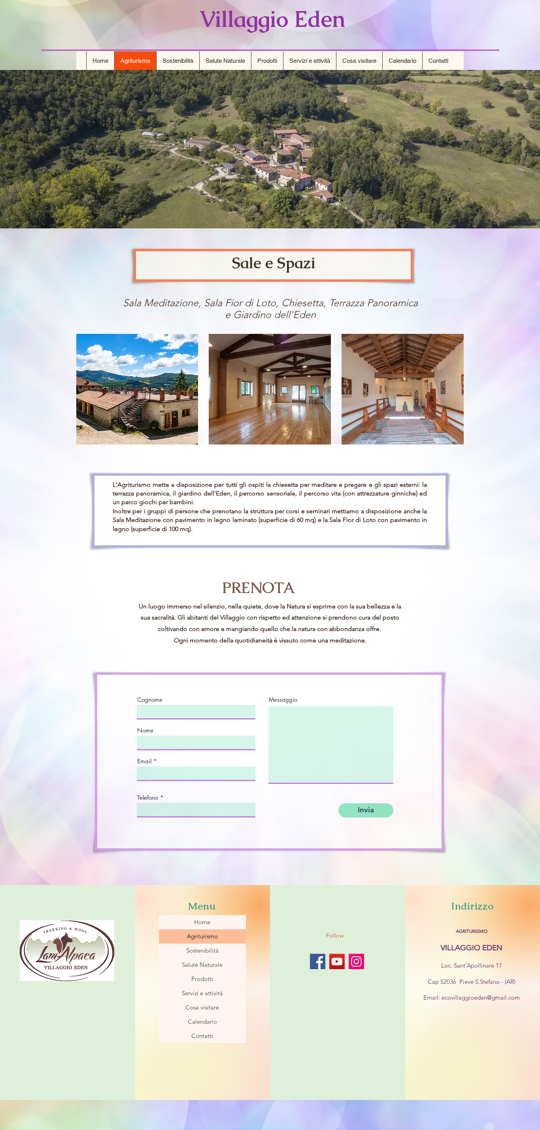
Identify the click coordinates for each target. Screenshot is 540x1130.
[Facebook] (317, 961)
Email (144, 761)
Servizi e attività (202, 993)
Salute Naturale (202, 964)
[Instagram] (356, 961)
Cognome (149, 699)
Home (202, 922)
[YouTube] (337, 961)
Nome (145, 730)
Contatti (202, 1036)
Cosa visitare (202, 1007)
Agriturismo (202, 936)
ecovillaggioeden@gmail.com (481, 997)
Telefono (147, 797)
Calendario (202, 1021)
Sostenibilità (202, 950)
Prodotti (202, 979)
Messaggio (283, 699)
